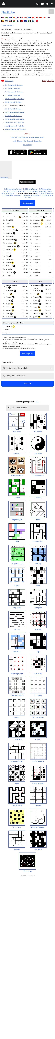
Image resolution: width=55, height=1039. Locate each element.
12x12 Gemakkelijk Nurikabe (15, 105)
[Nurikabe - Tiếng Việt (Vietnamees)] (37, 21)
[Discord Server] (37, 4)
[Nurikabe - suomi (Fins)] (18, 21)
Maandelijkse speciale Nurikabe (15, 129)
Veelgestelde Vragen (37, 137)
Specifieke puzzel (24, 137)
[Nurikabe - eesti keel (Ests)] (6, 21)
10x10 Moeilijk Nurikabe (13, 102)
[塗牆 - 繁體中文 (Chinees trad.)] (37, 18)
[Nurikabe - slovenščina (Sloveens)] (10, 21)
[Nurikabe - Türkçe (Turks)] (22, 21)
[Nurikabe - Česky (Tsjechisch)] (18, 18)
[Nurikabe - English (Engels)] (3, 18)
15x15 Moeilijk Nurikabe (13, 116)
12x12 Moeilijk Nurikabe (13, 109)
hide (37, 402)
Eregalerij (30, 141)
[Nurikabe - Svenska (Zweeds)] (25, 21)
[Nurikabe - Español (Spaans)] (3, 21)
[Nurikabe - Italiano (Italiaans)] (29, 21)
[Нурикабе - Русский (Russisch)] (29, 18)
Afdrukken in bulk (19, 141)
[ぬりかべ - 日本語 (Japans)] (44, 18)
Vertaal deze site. (7, 25)
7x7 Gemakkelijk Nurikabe (14, 92)
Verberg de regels (48, 81)
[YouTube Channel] (42, 4)
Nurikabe (8, 12)
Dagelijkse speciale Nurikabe (14, 122)
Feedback (14, 137)
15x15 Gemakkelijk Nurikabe (14, 112)
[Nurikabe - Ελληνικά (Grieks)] (33, 21)
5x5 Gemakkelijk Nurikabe (14, 85)
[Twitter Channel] (47, 4)
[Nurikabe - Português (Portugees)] (14, 18)
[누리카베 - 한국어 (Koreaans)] (48, 18)
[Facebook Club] (52, 4)
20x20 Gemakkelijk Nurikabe (14, 119)
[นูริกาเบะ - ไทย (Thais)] (10, 18)
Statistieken (38, 141)
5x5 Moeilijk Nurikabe (12, 88)
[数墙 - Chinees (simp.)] (33, 18)
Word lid (27, 133)
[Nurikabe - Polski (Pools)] (25, 18)
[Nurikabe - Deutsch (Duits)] (41, 18)
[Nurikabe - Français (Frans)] (22, 18)
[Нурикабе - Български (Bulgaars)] (6, 18)
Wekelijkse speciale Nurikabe (14, 126)
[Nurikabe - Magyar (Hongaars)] (14, 21)
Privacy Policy (27, 144)
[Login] (3, 4)
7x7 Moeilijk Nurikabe (12, 95)
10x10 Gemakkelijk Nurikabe (14, 99)
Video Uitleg (9, 81)
